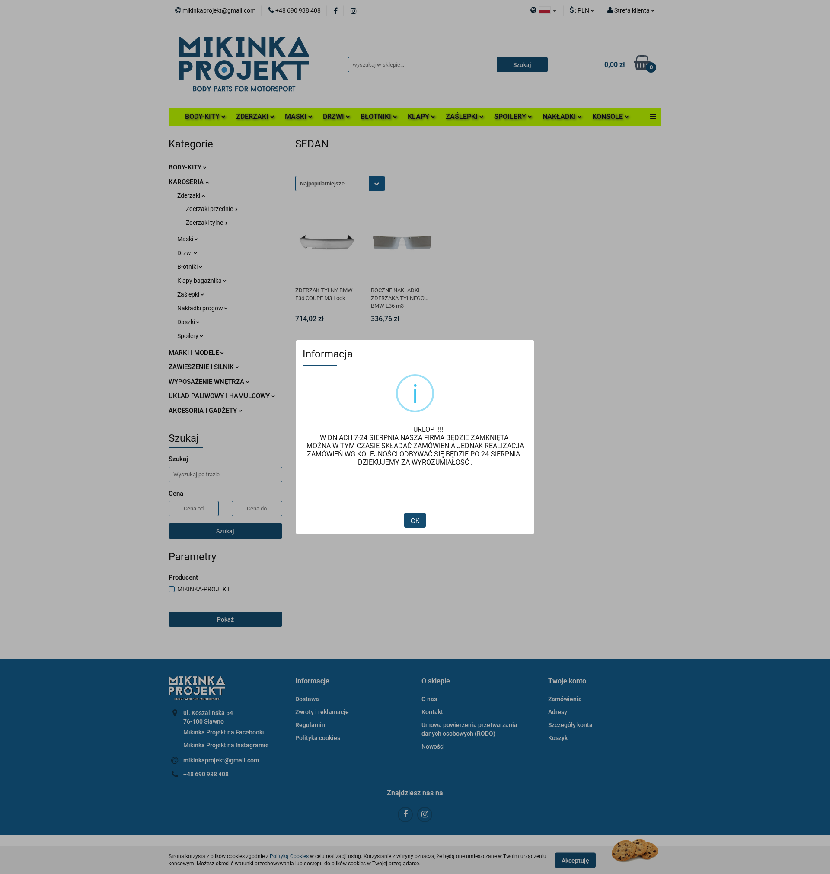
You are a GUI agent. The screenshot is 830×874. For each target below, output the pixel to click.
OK (415, 520)
